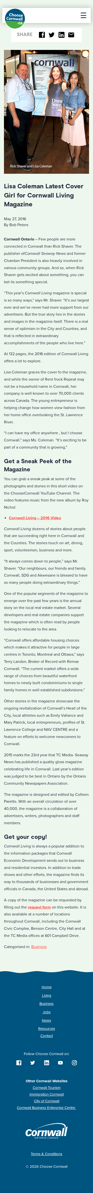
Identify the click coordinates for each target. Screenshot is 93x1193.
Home (47, 987)
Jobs (47, 1012)
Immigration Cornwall (47, 1094)
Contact (46, 1036)
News (46, 1020)
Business (39, 946)
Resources (46, 1028)
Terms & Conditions (46, 1154)
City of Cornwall (46, 1101)
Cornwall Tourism (47, 1087)
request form (39, 907)
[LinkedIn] (61, 35)
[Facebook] (42, 35)
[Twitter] (52, 35)
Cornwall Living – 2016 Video (35, 518)
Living (46, 995)
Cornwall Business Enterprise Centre (46, 1108)
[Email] (71, 35)
